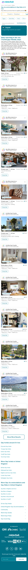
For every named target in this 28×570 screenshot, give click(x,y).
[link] (24, 70)
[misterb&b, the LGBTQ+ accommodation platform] (7, 2)
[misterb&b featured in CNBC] (13, 529)
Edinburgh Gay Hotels (6, 470)
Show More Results (14, 437)
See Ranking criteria (21, 22)
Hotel (18, 18)
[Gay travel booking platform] (14, 535)
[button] (14, 53)
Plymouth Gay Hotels (6, 446)
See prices (4, 79)
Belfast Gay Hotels (5, 467)
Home (2, 5)
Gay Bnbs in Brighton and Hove (8, 488)
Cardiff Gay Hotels (5, 454)
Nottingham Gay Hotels (6, 478)
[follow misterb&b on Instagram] (16, 548)
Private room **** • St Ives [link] (8, 169)
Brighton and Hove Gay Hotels (8, 473)
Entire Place (11, 18)
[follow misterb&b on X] (12, 548)
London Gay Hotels (5, 475)
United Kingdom (7, 5)
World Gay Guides (6, 513)
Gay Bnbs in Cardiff (6, 499)
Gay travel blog (5, 519)
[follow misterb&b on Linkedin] (21, 548)
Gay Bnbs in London (6, 494)
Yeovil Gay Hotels (5, 457)
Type (3, 18)
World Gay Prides (6, 516)
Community (4, 509)
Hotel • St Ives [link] (5, 73)
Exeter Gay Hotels (5, 451)
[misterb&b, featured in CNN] (4, 529)
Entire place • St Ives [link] (6, 105)
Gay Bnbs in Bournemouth (7, 496)
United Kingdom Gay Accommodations (12, 506)
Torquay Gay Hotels (6, 449)
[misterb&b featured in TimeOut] (22, 529)
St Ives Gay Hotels (6, 503)
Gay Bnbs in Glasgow (6, 491)
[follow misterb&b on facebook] (7, 548)
